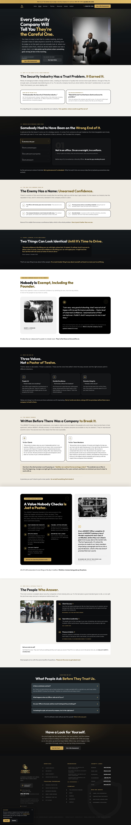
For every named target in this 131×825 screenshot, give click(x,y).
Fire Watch (48, 771)
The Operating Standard (75, 789)
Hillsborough (95, 777)
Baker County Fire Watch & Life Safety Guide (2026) (76, 768)
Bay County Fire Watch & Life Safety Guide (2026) (77, 771)
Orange (93, 781)
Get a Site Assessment (102, 6)
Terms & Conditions (89, 817)
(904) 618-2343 (107, 784)
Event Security (50, 774)
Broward (93, 767)
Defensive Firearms (51, 791)
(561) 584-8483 (107, 774)
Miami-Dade (94, 771)
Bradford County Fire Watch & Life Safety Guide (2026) (77, 775)
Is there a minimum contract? (42, 686)
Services (45, 6)
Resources (59, 6)
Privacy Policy (30, 803)
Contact (71, 6)
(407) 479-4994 (107, 781)
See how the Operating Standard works (37, 559)
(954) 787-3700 (89, 6)
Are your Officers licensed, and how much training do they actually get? (54, 704)
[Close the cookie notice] (32, 810)
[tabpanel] (81, 151)
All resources (72, 781)
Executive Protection (52, 777)
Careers (66, 6)
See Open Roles (52, 60)
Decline (14, 820)
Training (52, 6)
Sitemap (24, 806)
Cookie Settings (106, 817)
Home (35, 6)
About (39, 6)
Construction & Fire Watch (100, 796)
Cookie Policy (79, 817)
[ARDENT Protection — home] (22, 6)
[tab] (35, 141)
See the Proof (56, 748)
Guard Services (50, 767)
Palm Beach (94, 774)
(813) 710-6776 (107, 778)
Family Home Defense (51, 794)
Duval (93, 784)
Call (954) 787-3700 (88, 1)
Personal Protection (51, 785)
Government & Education (100, 802)
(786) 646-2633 (107, 771)
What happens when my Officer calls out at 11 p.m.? (48, 697)
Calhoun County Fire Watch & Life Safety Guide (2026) (76, 778)
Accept (6, 820)
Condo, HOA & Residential (100, 793)
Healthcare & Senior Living (100, 799)
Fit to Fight (49, 800)
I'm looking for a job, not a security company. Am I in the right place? (53, 710)
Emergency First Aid (51, 797)
